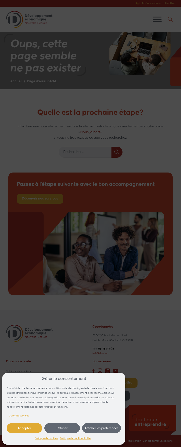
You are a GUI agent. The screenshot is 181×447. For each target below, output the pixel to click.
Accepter (24, 428)
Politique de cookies (46, 438)
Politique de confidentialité (75, 438)
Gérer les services (19, 415)
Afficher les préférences (102, 428)
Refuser (62, 428)
